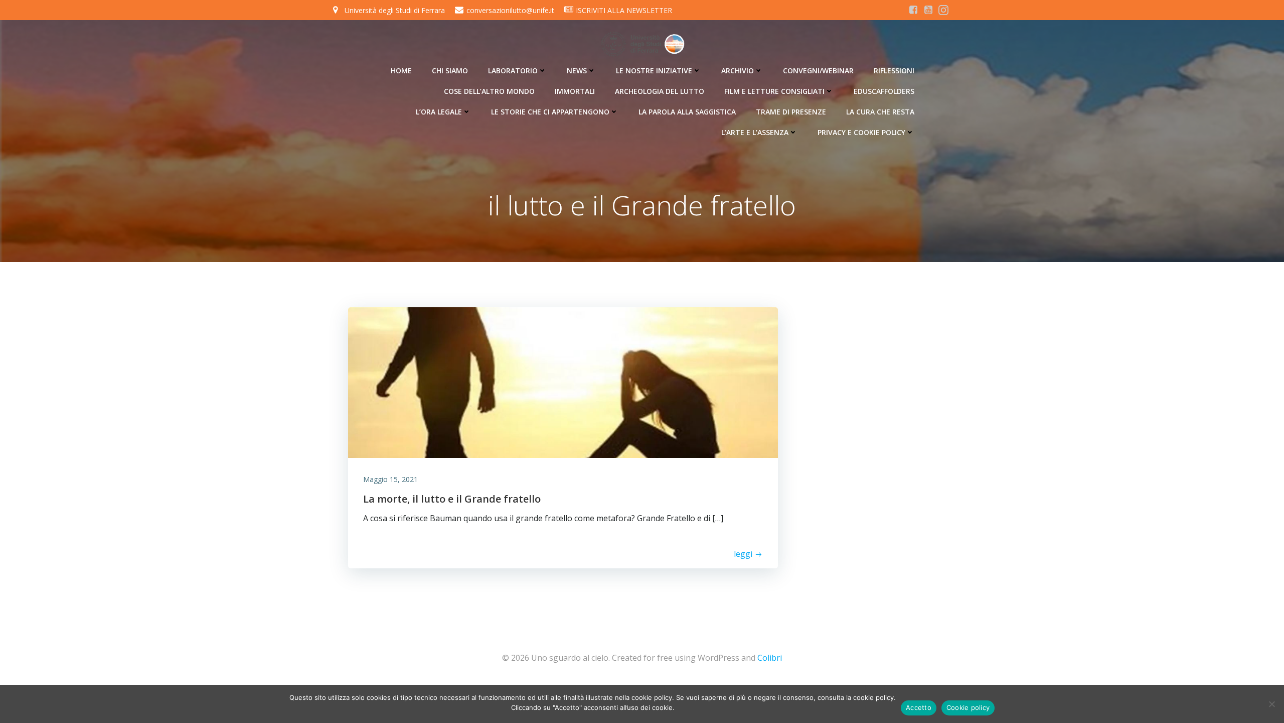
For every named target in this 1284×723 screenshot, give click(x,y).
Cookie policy (968, 707)
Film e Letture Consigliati (774, 91)
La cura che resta (880, 111)
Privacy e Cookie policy (861, 132)
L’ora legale (439, 111)
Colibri (769, 657)
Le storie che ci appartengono (550, 111)
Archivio (737, 70)
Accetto (918, 707)
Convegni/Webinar (818, 70)
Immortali (575, 91)
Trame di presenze (791, 111)
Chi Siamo (450, 70)
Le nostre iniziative (654, 70)
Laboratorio (513, 70)
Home (401, 70)
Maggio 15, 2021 (390, 479)
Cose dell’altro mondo (489, 91)
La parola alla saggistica (687, 111)
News (577, 70)
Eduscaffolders (884, 91)
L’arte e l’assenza (754, 132)
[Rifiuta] (1271, 704)
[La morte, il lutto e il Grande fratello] (563, 381)
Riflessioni (894, 70)
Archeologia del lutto (659, 91)
